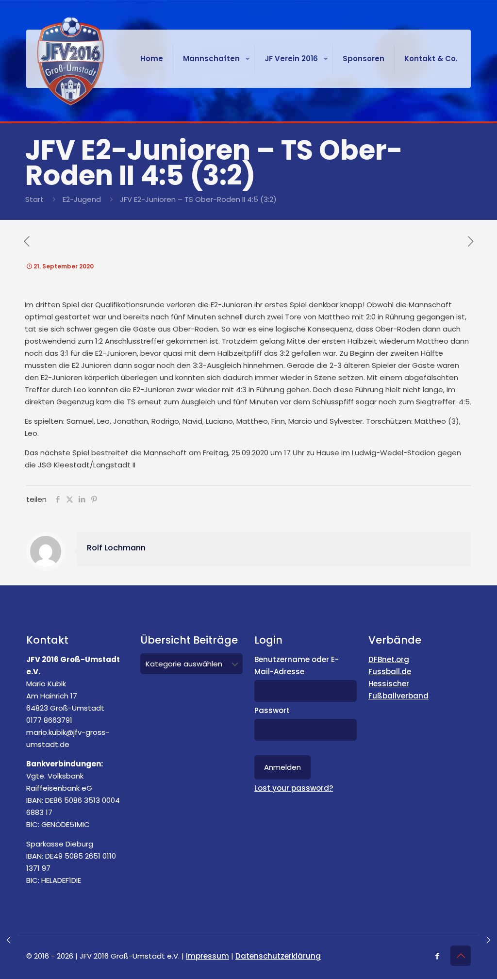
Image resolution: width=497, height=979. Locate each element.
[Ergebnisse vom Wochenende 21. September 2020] (488, 940)
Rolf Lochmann (116, 547)
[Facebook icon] (437, 956)
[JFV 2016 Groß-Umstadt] (70, 61)
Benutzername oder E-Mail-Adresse (296, 665)
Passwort (272, 710)
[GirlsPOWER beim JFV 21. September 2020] (8, 940)
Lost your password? (293, 788)
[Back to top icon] (460, 956)
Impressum (207, 956)
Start (34, 199)
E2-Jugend (82, 199)
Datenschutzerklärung (278, 956)
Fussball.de (389, 671)
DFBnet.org (388, 659)
